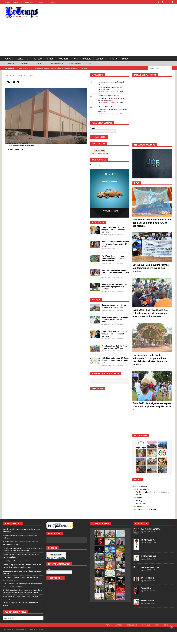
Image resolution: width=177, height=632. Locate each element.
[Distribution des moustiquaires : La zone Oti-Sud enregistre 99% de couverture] (152, 202)
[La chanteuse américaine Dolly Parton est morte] (110, 565)
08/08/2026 (107, 292)
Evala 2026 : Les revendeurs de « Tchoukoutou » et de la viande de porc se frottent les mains (150, 313)
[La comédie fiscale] (162, 469)
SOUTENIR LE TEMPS (75, 64)
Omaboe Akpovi (148, 556)
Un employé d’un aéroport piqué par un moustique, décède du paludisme (20, 578)
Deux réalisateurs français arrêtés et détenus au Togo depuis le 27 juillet (115, 244)
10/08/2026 (107, 277)
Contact (42, 2)
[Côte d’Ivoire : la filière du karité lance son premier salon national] (110, 589)
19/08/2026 (107, 249)
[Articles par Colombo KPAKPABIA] (136, 532)
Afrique (50, 58)
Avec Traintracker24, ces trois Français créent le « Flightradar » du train (20, 543)
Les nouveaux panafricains (108, 95)
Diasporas (168, 625)
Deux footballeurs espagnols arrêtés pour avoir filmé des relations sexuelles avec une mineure (23, 549)
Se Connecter (10, 64)
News (16, 2)
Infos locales (132, 625)
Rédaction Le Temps (108, 91)
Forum (52, 2)
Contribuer (37, 64)
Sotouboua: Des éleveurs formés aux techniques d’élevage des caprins (150, 268)
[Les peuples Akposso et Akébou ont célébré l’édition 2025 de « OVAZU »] (152, 453)
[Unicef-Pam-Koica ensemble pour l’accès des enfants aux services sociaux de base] (162, 445)
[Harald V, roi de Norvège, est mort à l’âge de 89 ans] (120, 541)
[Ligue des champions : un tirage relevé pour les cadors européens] (110, 549)
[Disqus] (46, 190)
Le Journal (28, 2)
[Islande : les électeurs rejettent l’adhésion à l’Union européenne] (99, 533)
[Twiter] (158, 2)
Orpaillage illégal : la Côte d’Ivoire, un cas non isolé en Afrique (22, 604)
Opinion (63, 58)
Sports (113, 58)
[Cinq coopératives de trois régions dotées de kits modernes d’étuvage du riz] (152, 461)
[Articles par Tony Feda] (136, 593)
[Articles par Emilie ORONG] (136, 579)
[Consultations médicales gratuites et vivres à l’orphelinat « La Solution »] (152, 445)
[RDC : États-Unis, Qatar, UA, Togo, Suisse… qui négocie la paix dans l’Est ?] (95, 360)
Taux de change (95, 165)
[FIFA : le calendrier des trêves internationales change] (99, 573)
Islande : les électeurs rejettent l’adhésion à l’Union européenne (21, 530)
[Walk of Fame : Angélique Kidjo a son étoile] (120, 589)
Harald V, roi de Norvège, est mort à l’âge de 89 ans (21, 560)
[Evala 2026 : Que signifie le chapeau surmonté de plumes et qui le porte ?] (152, 386)
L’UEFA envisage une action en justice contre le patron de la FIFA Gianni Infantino (22, 584)
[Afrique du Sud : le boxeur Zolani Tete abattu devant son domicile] (110, 581)
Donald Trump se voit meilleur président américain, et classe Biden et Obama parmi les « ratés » (22, 566)
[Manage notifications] (171, 627)
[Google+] (163, 2)
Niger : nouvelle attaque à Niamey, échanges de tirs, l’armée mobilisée (115, 319)
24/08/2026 (107, 365)
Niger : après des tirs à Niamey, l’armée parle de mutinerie (20, 536)
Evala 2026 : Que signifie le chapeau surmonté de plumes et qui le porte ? (151, 406)
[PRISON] (46, 142)
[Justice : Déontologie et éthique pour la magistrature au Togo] (141, 445)
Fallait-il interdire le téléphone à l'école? (111, 83)
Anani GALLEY (147, 600)
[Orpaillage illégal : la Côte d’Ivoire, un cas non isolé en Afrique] (95, 348)
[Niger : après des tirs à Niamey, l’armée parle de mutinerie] (95, 307)
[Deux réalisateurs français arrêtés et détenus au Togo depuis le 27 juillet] (95, 244)
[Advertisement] (88, 38)
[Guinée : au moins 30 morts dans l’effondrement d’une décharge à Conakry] (120, 573)
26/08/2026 (107, 234)
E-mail (93, 128)
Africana (96, 300)
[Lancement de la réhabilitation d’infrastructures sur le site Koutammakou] (141, 461)
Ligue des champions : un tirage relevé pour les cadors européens (22, 572)
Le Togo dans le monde (107, 106)
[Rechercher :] (160, 67)
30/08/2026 (107, 310)
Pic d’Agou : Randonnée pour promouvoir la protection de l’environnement (113, 258)
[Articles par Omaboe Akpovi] (136, 559)
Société (87, 58)
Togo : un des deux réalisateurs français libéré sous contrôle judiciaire (114, 229)
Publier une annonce (55, 64)
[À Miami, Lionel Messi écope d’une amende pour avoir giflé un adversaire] (99, 596)
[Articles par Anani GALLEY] (136, 603)
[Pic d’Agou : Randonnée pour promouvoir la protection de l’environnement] (95, 258)
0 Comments (118, 234)
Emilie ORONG (147, 578)
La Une (7, 2)
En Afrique (146, 625)
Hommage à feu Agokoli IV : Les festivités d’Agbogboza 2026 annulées (114, 287)
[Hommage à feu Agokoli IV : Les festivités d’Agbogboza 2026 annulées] (95, 287)
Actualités (23, 58)
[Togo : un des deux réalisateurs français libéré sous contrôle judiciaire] (95, 230)
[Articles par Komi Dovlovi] (136, 548)
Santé (75, 58)
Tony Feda (146, 588)
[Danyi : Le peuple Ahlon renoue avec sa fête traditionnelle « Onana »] (95, 272)
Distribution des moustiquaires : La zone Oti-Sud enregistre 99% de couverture (151, 222)
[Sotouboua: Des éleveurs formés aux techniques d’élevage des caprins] (152, 247)
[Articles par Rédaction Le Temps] (136, 570)
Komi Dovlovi (148, 539)
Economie (100, 58)
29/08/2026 (107, 324)
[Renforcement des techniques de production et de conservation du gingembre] (162, 461)
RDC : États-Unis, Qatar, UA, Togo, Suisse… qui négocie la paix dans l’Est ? (115, 360)
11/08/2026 (107, 263)
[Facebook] (168, 2)
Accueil (9, 58)
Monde (157, 625)
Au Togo (38, 58)
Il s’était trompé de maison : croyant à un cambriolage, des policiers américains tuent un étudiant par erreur (22, 591)
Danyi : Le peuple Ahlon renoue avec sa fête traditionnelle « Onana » (115, 272)
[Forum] (172, 2)
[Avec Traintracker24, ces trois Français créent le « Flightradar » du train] (120, 533)
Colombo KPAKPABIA (151, 529)
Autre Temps (98, 222)
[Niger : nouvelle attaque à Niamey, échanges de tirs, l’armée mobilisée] (95, 319)
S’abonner (24, 64)
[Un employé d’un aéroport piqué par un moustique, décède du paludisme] (120, 549)
